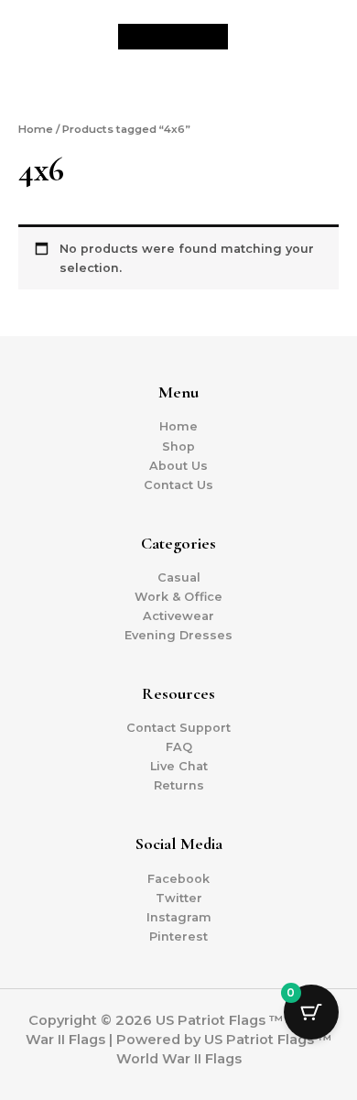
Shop (178, 446)
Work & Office (178, 597)
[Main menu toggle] (320, 36)
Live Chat (179, 766)
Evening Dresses (178, 635)
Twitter (179, 898)
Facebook (178, 879)
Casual (178, 577)
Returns (179, 785)
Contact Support (178, 728)
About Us (178, 466)
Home (35, 129)
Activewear (178, 616)
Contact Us (178, 485)
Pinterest (178, 936)
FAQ (179, 747)
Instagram (178, 917)
